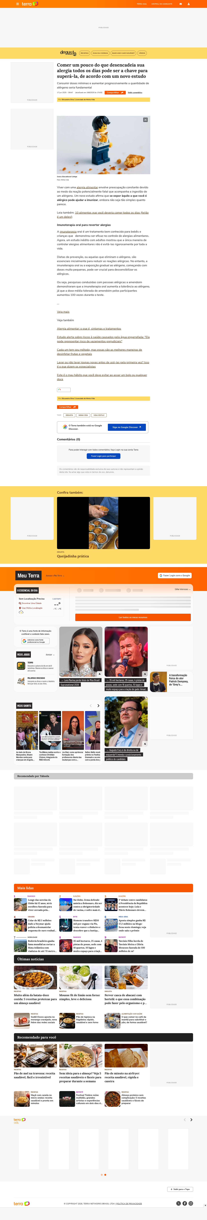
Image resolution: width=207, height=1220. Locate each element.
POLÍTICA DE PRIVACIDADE (129, 1203)
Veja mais (63, 312)
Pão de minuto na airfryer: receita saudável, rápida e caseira (122, 1077)
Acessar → (50, 654)
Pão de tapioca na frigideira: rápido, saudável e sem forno (87, 1020)
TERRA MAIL (142, 4)
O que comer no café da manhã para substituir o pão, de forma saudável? (134, 1020)
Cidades (31, 917)
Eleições (76, 896)
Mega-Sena (123, 917)
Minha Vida (83, 415)
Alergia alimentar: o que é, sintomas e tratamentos (89, 329)
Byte (75, 917)
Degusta (69, 415)
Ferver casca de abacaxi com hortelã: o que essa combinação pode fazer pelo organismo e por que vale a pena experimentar (126, 999)
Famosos (31, 896)
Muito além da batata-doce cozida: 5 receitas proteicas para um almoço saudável (35, 999)
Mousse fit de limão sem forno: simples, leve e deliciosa (79, 997)
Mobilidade (32, 937)
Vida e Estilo (99, 415)
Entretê (122, 937)
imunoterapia (68, 232)
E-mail (181, 4)
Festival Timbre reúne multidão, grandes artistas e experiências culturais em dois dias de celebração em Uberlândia (89, 1099)
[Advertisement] (171, 1021)
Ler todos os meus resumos (133, 617)
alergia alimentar (87, 187)
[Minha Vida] (63, 390)
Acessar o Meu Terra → (55, 575)
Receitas (17, 991)
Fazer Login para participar (103, 456)
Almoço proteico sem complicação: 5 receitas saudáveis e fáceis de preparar (134, 1099)
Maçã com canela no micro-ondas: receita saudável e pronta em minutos (42, 1099)
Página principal (30, 4)
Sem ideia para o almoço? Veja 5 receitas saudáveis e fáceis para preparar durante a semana (80, 1077)
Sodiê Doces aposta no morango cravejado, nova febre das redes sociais (44, 1020)
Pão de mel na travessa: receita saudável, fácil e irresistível (34, 1075)
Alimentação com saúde (132, 1014)
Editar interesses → (183, 589)
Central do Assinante (161, 4)
